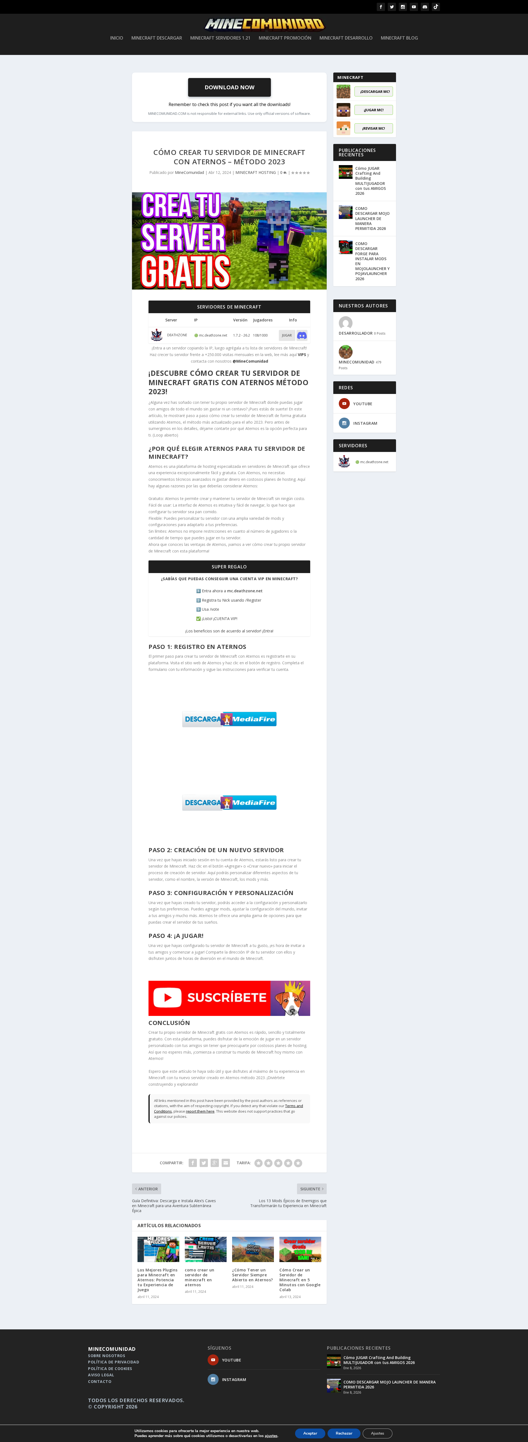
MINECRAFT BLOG (399, 38)
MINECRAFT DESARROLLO (346, 38)
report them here (200, 1111)
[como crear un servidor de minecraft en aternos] (206, 1249)
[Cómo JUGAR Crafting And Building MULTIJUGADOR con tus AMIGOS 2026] (346, 172)
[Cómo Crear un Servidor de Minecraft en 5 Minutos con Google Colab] (300, 1249)
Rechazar (344, 1433)
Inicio (116, 38)
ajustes (271, 1435)
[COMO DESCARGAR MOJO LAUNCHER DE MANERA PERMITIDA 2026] (346, 212)
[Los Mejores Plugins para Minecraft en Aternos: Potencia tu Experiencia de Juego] (158, 1249)
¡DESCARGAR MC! (375, 91)
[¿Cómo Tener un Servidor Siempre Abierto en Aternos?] (253, 1249)
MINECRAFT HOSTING (255, 172)
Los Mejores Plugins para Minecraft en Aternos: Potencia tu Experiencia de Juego (158, 1280)
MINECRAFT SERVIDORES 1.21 (220, 38)
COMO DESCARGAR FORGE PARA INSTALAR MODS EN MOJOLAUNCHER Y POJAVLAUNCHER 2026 (372, 261)
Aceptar (310, 1433)
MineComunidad (189, 172)
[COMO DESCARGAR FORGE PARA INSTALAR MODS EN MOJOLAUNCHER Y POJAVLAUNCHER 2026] (346, 247)
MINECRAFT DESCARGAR (156, 38)
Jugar (287, 335)
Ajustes (377, 1433)
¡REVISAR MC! (373, 128)
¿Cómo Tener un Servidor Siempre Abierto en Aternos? (252, 1274)
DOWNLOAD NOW (229, 87)
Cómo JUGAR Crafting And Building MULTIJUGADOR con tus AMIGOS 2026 (370, 181)
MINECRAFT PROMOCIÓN (285, 38)
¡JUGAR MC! (374, 109)
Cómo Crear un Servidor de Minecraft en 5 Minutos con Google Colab (299, 1280)
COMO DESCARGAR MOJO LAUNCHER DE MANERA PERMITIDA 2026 (372, 218)
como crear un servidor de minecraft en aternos (200, 1277)
